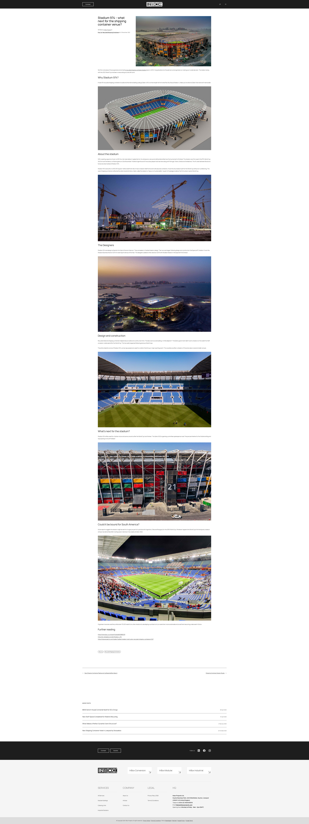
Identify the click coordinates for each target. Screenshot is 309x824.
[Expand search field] (220, 4)
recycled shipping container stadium (136, 70)
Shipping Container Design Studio (215, 673)
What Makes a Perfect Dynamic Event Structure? (99, 724)
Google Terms (189, 820)
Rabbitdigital (168, 820)
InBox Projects (107, 30)
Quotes (115, 750)
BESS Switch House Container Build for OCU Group (99, 710)
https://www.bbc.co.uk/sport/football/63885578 (111, 634)
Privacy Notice (146, 820)
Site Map (174, 820)
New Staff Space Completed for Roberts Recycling (99, 717)
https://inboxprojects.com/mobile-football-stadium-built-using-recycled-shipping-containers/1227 (126, 639)
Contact (88, 4)
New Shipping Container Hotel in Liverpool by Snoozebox (101, 731)
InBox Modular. (166, 770)
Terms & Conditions (156, 820)
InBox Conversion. (137, 770)
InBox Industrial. (196, 770)
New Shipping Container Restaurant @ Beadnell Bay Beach (100, 673)
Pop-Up (100, 32)
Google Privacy (181, 820)
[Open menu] (226, 4)
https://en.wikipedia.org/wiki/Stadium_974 (110, 637)
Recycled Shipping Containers (111, 32)
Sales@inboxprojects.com (184, 805)
